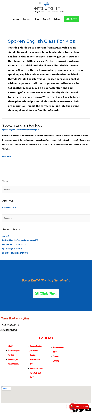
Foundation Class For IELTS (14, 244)
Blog (37, 19)
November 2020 (9, 207)
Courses (26, 19)
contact (5, 236)
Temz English (46, 8)
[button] (71, 19)
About (16, 19)
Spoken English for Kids (22, 125)
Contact (46, 19)
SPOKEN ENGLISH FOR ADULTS (15, 253)
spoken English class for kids (14, 129)
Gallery (57, 19)
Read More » (7, 155)
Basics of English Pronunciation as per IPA (20, 240)
